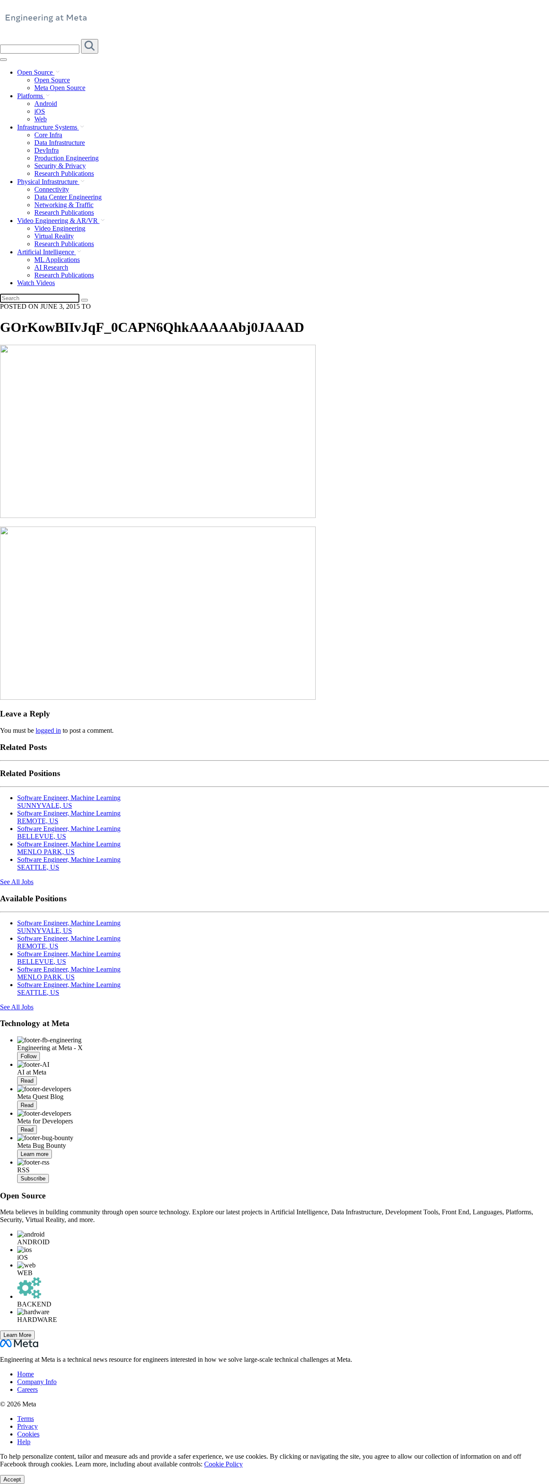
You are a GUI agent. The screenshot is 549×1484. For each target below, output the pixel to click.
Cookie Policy (223, 1464)
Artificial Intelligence (46, 252)
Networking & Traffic (64, 204)
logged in (48, 730)
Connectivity (51, 189)
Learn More (17, 1335)
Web (40, 119)
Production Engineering (66, 158)
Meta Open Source (59, 87)
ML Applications (57, 259)
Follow (28, 1056)
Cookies (28, 1434)
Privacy (27, 1426)
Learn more (34, 1154)
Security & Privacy (60, 165)
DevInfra (46, 150)
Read (27, 1081)
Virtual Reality (54, 236)
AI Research (51, 267)
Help (23, 1441)
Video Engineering (59, 228)
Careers (27, 1389)
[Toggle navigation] (89, 46)
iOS (39, 111)
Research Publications (64, 173)
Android (45, 103)
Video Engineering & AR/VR (58, 220)
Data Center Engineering (68, 197)
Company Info (37, 1381)
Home (25, 1374)
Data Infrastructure (59, 142)
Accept (12, 1479)
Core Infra (48, 134)
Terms (25, 1418)
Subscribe (33, 1178)
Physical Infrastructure (48, 181)
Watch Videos (36, 282)
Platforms (31, 95)
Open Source (35, 72)
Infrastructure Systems (48, 127)
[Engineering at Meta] (46, 21)
